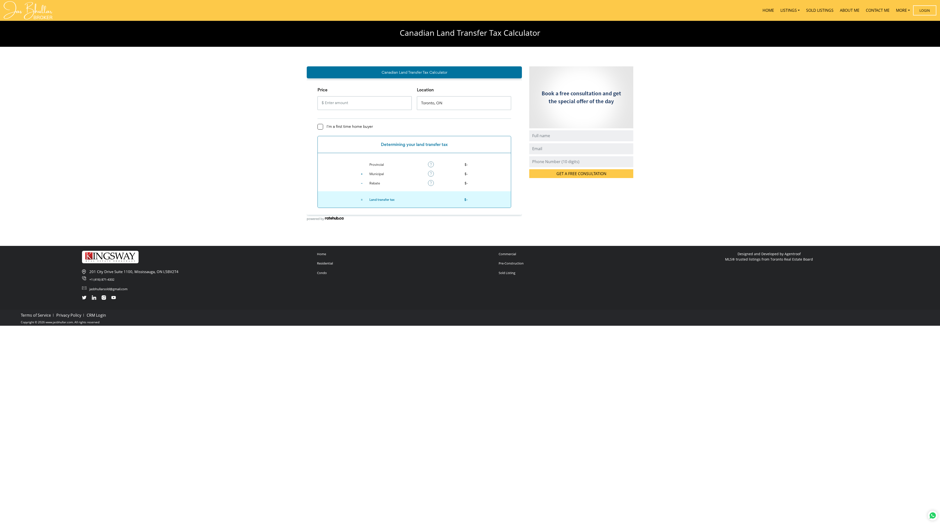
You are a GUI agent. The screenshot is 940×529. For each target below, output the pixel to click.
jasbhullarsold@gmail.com (108, 289)
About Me (849, 10)
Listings (788, 10)
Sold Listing (507, 273)
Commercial (507, 254)
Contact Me (878, 10)
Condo (322, 273)
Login (924, 10)
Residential (325, 263)
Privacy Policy (68, 315)
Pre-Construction (511, 263)
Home (768, 10)
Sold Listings (820, 10)
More (901, 10)
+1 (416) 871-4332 (101, 279)
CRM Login (96, 315)
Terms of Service (36, 315)
